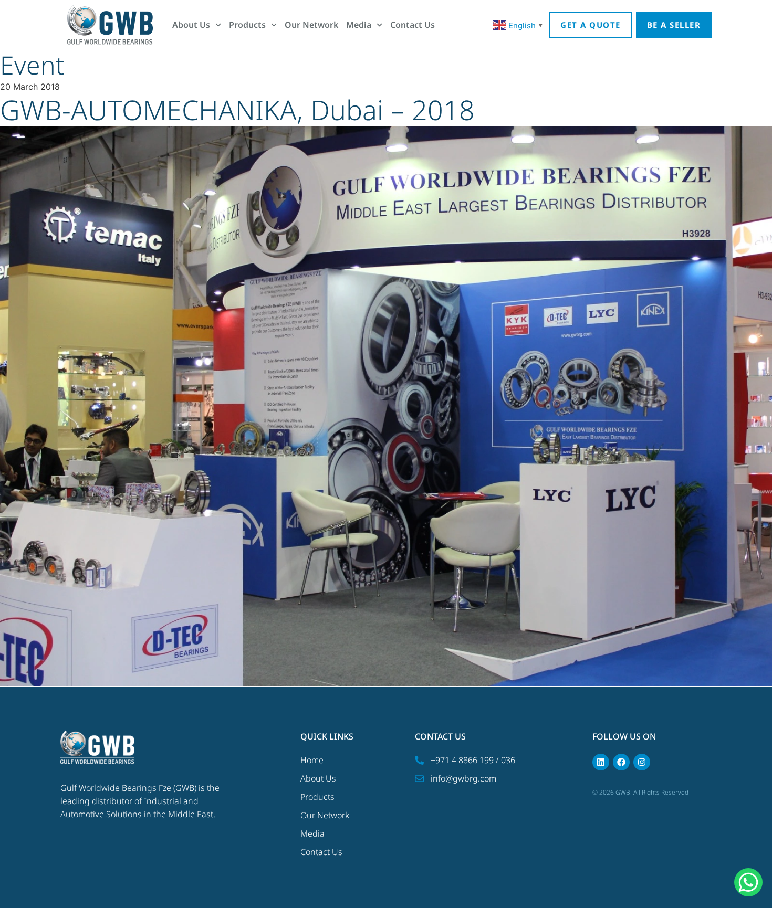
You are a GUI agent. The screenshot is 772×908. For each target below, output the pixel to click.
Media (358, 24)
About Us (191, 24)
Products (247, 24)
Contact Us (412, 24)
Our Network (311, 24)
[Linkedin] (600, 762)
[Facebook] (621, 762)
